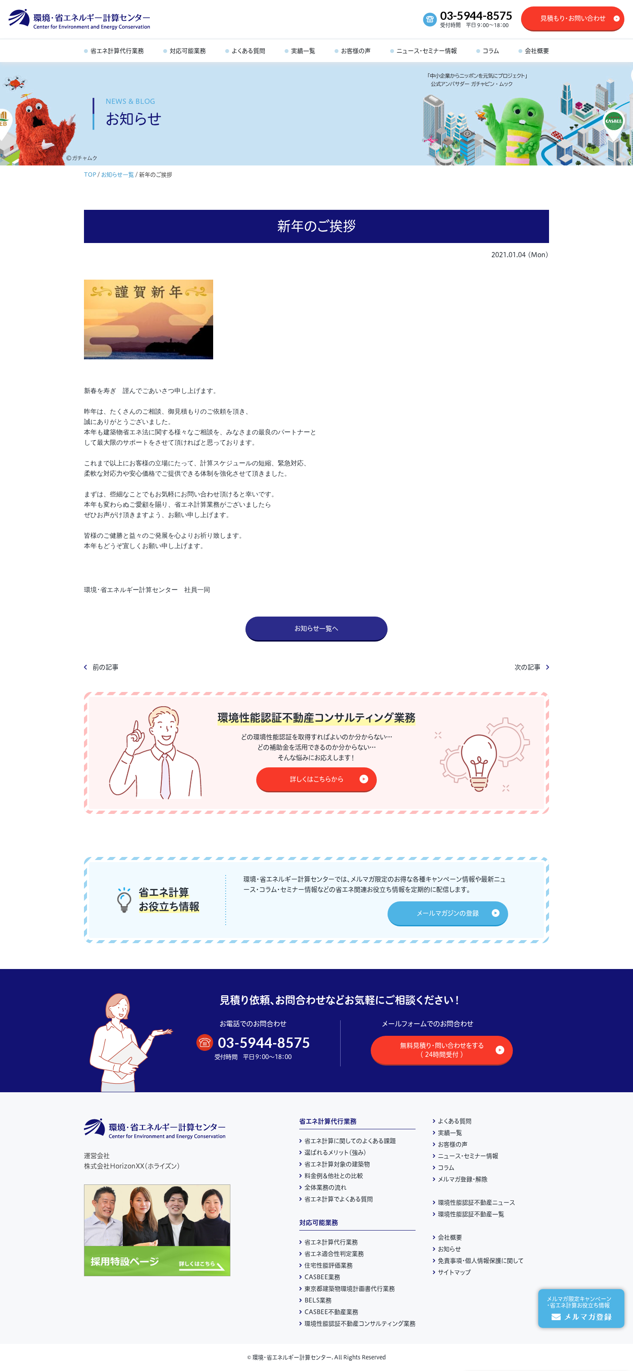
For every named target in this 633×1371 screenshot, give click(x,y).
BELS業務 (318, 1300)
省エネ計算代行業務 (328, 1121)
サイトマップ (454, 1272)
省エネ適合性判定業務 (334, 1254)
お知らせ (449, 1249)
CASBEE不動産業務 (331, 1312)
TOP (90, 174)
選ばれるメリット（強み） (335, 1152)
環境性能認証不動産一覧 (471, 1214)
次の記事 (527, 667)
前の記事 (105, 667)
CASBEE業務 (322, 1277)
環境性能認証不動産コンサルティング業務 (360, 1323)
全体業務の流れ (325, 1187)
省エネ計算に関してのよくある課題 (350, 1141)
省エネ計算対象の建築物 (337, 1164)
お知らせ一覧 (117, 174)
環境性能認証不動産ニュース (476, 1202)
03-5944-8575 (476, 15)
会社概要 (450, 1237)
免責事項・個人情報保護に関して (481, 1261)
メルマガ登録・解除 (462, 1179)
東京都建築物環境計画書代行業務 (349, 1289)
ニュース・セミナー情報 (468, 1156)
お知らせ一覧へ (316, 628)
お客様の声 (453, 1144)
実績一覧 (450, 1133)
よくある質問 (455, 1121)
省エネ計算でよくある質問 (338, 1199)
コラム (446, 1168)
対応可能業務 (318, 1222)
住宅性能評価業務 (328, 1265)
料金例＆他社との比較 (333, 1176)
